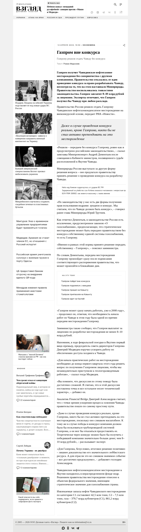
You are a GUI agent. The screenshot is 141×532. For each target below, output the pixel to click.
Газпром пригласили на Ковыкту (76, 294)
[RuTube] (121, 12)
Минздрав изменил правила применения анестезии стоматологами (31, 291)
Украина (20, 18)
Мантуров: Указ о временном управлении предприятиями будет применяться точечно (32, 224)
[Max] (92, 12)
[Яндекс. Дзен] (97, 12)
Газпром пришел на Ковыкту (74, 290)
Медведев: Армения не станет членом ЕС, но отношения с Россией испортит (32, 241)
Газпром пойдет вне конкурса (75, 281)
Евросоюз (92, 18)
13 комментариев (28, 467)
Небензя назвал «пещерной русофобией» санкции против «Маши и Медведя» (65, 9)
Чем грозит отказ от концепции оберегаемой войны (31, 381)
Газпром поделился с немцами (76, 285)
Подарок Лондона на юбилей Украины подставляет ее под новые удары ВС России (33, 105)
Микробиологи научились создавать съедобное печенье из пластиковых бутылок (32, 204)
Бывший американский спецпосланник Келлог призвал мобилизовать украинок (30, 171)
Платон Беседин (23, 412)
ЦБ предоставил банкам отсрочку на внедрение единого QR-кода (29, 274)
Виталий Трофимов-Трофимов (30, 375)
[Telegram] (103, 12)
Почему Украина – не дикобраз (31, 450)
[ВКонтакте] (109, 12)
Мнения (21, 369)
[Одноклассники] (115, 12)
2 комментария (27, 434)
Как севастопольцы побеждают (31, 416)
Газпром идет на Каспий (72, 299)
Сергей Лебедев (23, 446)
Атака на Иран (36, 18)
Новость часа (54, 3)
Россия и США (54, 18)
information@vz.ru (83, 522)
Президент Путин (74, 18)
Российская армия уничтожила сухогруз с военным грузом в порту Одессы (33, 257)
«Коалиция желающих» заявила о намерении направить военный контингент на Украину (31, 138)
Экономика (89, 45)
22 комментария (28, 400)
